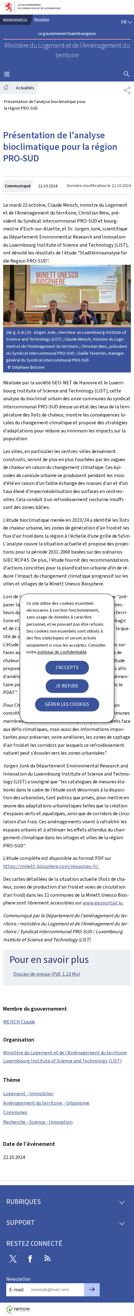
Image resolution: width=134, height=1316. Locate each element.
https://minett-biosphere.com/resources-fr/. (51, 866)
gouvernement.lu (15, 19)
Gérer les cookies (67, 704)
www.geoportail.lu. (103, 903)
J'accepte (67, 667)
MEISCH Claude (19, 1021)
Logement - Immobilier (28, 1093)
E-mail (16, 1289)
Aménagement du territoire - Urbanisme (46, 1103)
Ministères (41, 19)
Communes (15, 1112)
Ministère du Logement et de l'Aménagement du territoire (65, 1052)
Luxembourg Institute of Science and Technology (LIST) (62, 1060)
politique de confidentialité (62, 652)
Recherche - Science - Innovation (38, 1122)
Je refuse (67, 686)
